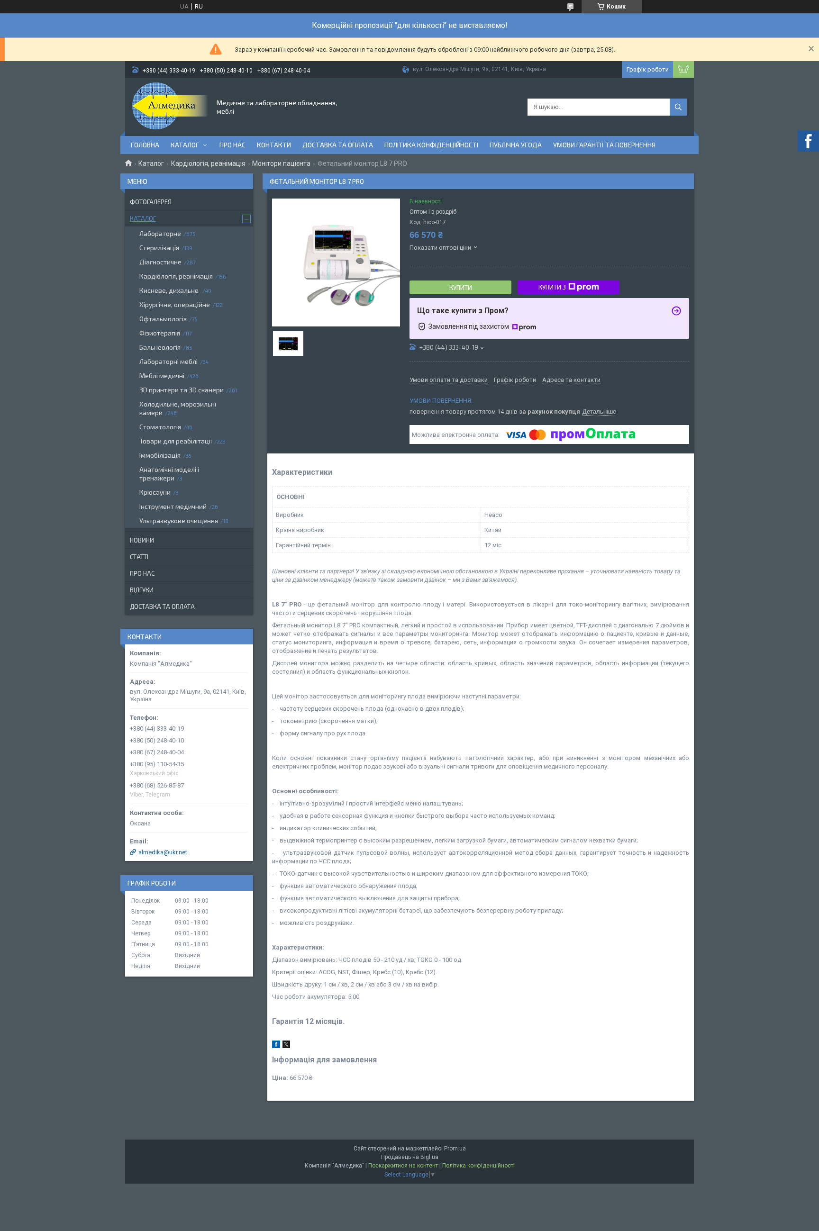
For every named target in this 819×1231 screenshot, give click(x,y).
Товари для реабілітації (175, 441)
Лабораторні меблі (168, 361)
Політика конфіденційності (431, 145)
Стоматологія (160, 427)
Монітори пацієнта (281, 163)
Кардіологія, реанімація (208, 163)
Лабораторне (160, 233)
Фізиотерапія (159, 333)
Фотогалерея (151, 202)
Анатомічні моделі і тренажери (169, 473)
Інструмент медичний (173, 506)
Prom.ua (455, 1148)
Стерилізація (159, 248)
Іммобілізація (160, 455)
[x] (286, 1046)
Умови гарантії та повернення (604, 145)
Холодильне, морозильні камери (177, 408)
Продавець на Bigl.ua (409, 1157)
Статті (139, 557)
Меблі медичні (161, 375)
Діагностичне (160, 262)
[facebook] (276, 1046)
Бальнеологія (160, 347)
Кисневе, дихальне (169, 290)
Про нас (232, 145)
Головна (145, 145)
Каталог (185, 145)
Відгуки (142, 590)
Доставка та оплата (337, 145)
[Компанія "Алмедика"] (170, 106)
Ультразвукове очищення (178, 520)
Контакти (274, 145)
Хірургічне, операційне (174, 304)
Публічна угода (516, 145)
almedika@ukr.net (162, 852)
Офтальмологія (163, 319)
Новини (142, 540)
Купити (460, 287)
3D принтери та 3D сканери (181, 390)
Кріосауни (155, 492)
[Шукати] (678, 107)
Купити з (552, 287)
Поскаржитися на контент (403, 1165)
